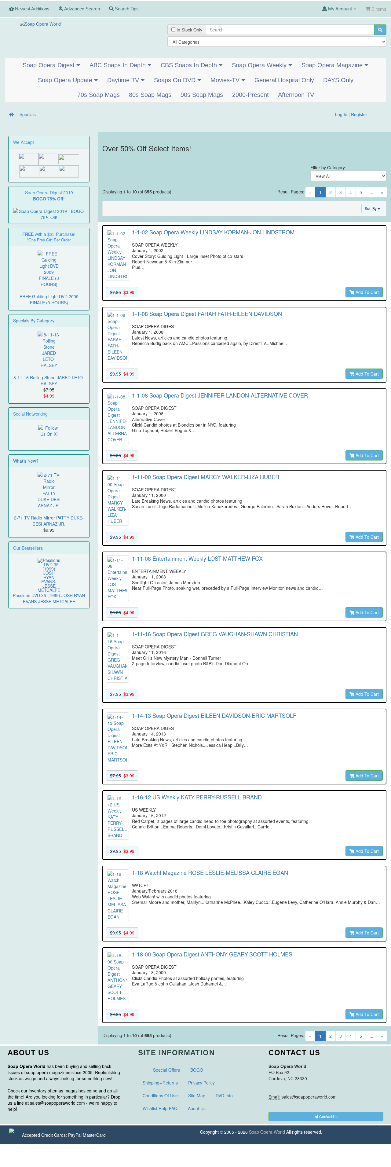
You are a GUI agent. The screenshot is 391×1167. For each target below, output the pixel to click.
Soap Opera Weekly (260, 65)
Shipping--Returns (160, 1083)
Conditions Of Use (160, 1095)
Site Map (196, 1095)
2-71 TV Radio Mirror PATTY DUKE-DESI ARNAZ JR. (49, 521)
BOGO (196, 1070)
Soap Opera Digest (49, 65)
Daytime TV (124, 80)
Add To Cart (366, 292)
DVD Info (224, 1095)
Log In (341, 114)
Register (359, 114)
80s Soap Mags (150, 94)
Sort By (371, 208)
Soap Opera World (267, 1132)
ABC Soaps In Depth (119, 65)
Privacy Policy (201, 1083)
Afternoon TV (296, 94)
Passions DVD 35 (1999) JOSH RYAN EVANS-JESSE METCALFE (49, 598)
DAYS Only (338, 80)
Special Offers (166, 1070)
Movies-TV (225, 80)
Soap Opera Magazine (332, 65)
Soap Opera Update (66, 80)
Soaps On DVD (175, 80)
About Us (197, 1108)
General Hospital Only (284, 80)
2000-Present (250, 94)
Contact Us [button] (328, 1116)
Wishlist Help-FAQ (160, 1108)
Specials (28, 114)
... (371, 192)
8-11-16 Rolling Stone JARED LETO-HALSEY (48, 380)
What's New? (25, 461)
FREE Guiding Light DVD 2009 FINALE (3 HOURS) (49, 299)
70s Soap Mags (98, 94)
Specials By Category (33, 320)
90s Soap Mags (202, 94)
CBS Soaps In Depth (190, 65)
